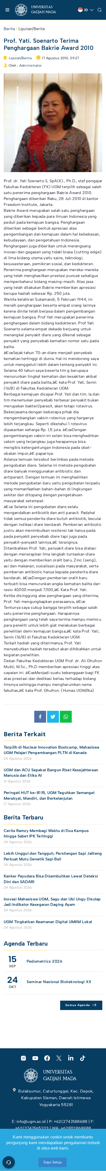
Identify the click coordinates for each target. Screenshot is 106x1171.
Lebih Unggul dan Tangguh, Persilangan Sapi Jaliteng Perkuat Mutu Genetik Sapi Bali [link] (53, 856)
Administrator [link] (30, 65)
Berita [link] (9, 28)
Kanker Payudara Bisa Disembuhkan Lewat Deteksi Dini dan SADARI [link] (51, 879)
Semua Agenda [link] (77, 1005)
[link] (39, 9)
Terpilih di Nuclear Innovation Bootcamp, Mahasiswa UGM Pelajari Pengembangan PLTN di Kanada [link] (51, 750)
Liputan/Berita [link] (31, 28)
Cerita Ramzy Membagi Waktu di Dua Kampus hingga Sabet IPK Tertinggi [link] (46, 833)
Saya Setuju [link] (52, 1162)
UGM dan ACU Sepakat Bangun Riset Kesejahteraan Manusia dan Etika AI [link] (51, 773)
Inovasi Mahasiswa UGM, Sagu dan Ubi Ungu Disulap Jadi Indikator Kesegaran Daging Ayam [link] (52, 902)
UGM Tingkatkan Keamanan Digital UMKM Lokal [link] (48, 921)
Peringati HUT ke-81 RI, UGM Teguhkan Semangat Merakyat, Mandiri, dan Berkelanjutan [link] (49, 795)
